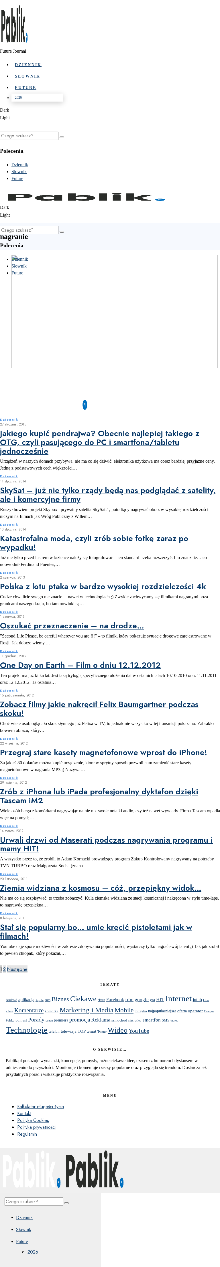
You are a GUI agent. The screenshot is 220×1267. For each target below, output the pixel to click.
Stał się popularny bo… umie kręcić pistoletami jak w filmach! (96, 931)
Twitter (102, 1031)
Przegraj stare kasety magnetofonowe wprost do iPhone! (103, 752)
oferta (182, 1011)
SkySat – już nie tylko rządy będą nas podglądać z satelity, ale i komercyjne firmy (108, 494)
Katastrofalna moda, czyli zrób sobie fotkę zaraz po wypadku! (94, 542)
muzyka (141, 1011)
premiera (61, 1020)
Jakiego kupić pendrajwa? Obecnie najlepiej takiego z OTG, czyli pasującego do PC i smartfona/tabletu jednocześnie (99, 442)
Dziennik (9, 419)
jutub (197, 999)
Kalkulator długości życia (40, 1106)
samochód (119, 1020)
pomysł (21, 1020)
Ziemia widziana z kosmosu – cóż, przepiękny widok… (100, 888)
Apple (40, 1000)
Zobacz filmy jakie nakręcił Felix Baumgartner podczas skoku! (99, 708)
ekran (101, 1000)
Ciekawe (83, 998)
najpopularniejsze (162, 1011)
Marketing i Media (86, 1010)
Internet (178, 998)
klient (9, 1011)
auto (47, 1000)
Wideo (117, 1030)
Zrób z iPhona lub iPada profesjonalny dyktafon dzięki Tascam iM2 (99, 796)
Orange (209, 1011)
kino (206, 1000)
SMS (165, 1020)
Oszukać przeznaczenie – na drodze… (72, 625)
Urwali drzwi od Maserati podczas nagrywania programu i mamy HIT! (106, 844)
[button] (62, 137)
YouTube (139, 1031)
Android (11, 1000)
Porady (36, 1019)
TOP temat (87, 1031)
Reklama (100, 1020)
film (129, 999)
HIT (160, 999)
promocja (79, 1020)
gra (152, 999)
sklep (138, 1020)
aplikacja (26, 999)
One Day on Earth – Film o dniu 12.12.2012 (80, 665)
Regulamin (27, 1134)
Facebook (115, 999)
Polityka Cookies (33, 1120)
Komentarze (29, 1010)
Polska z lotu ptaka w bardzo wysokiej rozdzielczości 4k (103, 586)
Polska (10, 1020)
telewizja (68, 1031)
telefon (54, 1031)
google (142, 999)
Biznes (60, 999)
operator (195, 1011)
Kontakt (24, 1113)
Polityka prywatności (36, 1127)
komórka (51, 1011)
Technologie (27, 1030)
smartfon (152, 1020)
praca (49, 1020)
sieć (130, 1020)
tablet (174, 1020)
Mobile (124, 1010)
